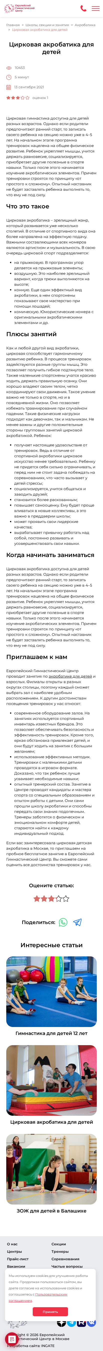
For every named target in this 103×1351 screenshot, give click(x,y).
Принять (50, 1312)
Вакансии (16, 1266)
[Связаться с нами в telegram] (77, 922)
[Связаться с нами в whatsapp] (63, 922)
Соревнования (66, 1259)
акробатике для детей (70, 676)
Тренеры (60, 1251)
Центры (14, 1251)
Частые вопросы (67, 1266)
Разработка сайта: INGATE (30, 1346)
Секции (59, 1244)
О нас (12, 1244)
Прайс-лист (17, 1259)
